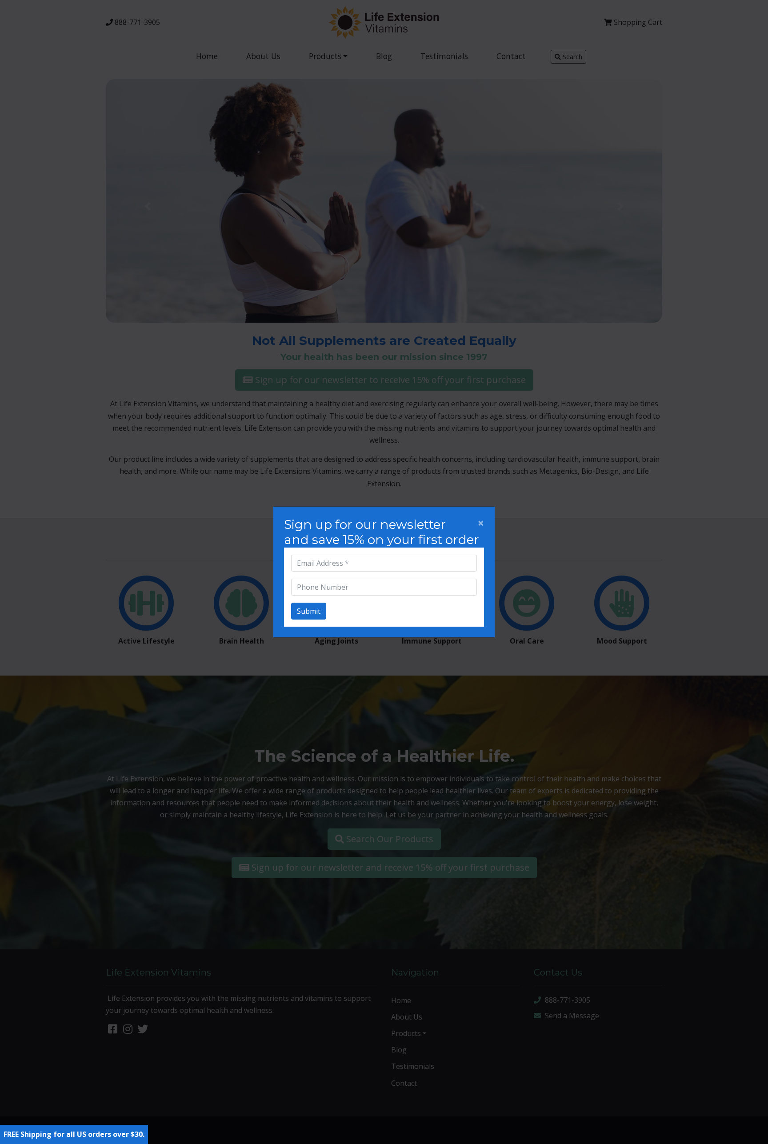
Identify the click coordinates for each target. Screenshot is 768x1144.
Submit (308, 611)
